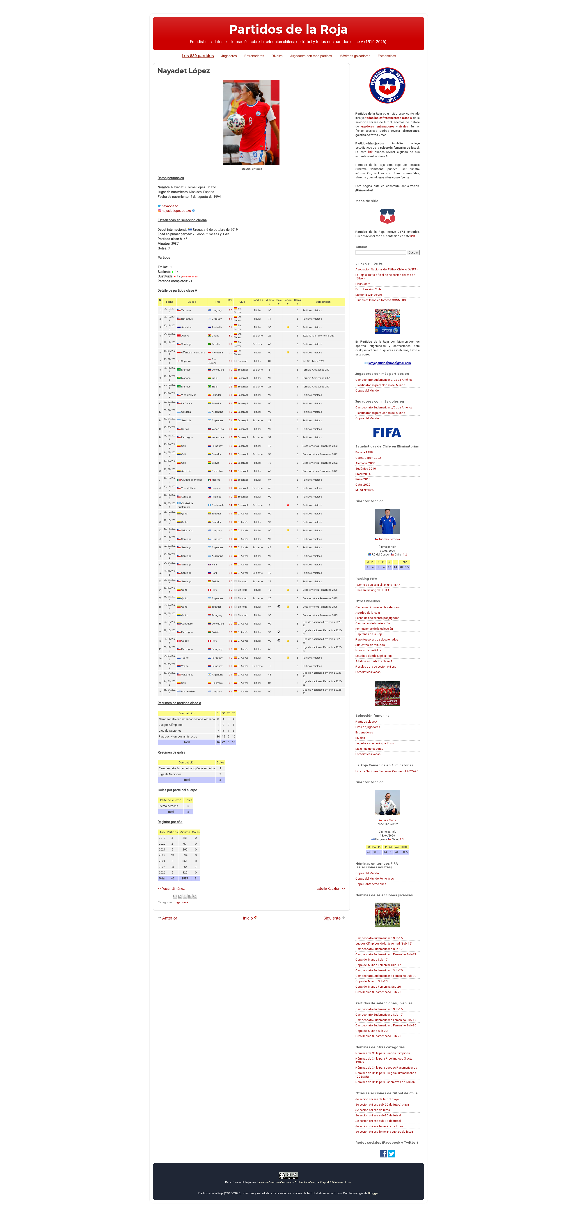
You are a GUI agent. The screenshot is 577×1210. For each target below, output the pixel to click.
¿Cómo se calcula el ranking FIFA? (377, 584)
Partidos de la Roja (288, 29)
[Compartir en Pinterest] (194, 896)
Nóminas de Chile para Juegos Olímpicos (382, 1053)
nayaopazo (170, 206)
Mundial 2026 (364, 490)
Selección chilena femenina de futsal (379, 1126)
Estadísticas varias (367, 672)
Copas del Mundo (367, 390)
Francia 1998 (364, 452)
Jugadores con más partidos (311, 56)
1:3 (230, 437)
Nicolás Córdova (389, 539)
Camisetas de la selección (372, 623)
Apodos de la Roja (367, 612)
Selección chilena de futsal (373, 1110)
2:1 (230, 403)
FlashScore (362, 284)
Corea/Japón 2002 (368, 457)
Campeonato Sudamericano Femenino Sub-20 (385, 975)
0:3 (230, 547)
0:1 (230, 327)
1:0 (230, 369)
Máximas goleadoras (369, 748)
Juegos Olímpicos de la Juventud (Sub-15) (383, 943)
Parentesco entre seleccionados (376, 639)
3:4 (230, 505)
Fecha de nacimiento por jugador (377, 618)
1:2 (230, 344)
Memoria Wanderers (368, 294)
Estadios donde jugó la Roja (373, 655)
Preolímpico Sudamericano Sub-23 (378, 992)
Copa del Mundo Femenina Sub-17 (378, 965)
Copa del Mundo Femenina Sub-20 (378, 986)
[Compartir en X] (185, 896)
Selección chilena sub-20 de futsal (378, 1115)
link (370, 152)
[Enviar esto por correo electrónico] (175, 896)
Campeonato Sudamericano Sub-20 (379, 970)
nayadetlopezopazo (176, 211)
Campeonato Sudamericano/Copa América (383, 379)
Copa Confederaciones (370, 884)
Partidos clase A (366, 721)
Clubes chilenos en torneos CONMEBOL (381, 300)
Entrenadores (254, 56)
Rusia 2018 (363, 479)
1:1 (230, 479)
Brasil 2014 (363, 474)
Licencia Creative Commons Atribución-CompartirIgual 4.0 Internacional (304, 1182)
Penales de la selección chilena (375, 666)
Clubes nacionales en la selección (377, 607)
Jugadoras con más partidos (374, 743)
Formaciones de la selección (374, 628)
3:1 (230, 318)
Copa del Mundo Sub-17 (371, 959)
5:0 (230, 462)
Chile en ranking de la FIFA (372, 590)
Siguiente (332, 918)
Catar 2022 (363, 484)
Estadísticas (387, 56)
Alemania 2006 (365, 463)
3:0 (230, 310)
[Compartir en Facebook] (190, 896)
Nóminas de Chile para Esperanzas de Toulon (385, 1082)
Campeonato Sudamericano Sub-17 (379, 949)
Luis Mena (389, 820)
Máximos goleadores (354, 56)
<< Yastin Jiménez (171, 889)
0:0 (230, 352)
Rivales (277, 56)
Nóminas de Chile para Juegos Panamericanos (386, 1067)
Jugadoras (181, 902)
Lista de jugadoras (367, 727)
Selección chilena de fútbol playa (377, 1099)
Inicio (248, 918)
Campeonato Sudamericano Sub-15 (379, 938)
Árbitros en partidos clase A (373, 661)
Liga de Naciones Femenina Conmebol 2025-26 (386, 771)
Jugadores (229, 56)
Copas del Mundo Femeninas (374, 878)
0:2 (230, 361)
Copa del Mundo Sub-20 (371, 981)
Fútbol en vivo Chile (368, 289)
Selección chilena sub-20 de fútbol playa (382, 1104)
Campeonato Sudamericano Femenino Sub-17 (385, 954)
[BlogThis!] (180, 896)
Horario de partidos (368, 650)
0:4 (230, 471)
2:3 (230, 446)
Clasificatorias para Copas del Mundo (380, 385)
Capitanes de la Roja (368, 634)
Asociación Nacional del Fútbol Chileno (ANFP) (386, 269)
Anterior (169, 918)
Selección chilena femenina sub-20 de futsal (384, 1131)
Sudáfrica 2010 (365, 468)
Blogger (373, 1193)
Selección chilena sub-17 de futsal (378, 1120)
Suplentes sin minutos (370, 645)
